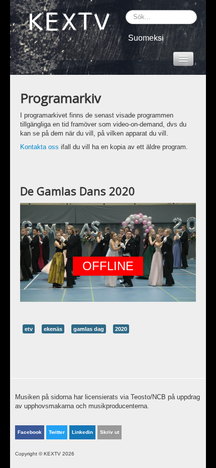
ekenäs (53, 329)
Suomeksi (146, 38)
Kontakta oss (39, 147)
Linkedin (82, 432)
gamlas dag (88, 329)
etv (29, 329)
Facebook (30, 432)
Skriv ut (109, 432)
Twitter (57, 432)
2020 (121, 329)
